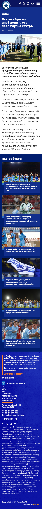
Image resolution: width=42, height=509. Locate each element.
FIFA (3, 391)
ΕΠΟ (3, 387)
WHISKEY (36, 504)
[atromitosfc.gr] (6, 9)
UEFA (4, 389)
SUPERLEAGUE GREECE (16, 383)
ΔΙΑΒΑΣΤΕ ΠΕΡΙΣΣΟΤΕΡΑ (13, 374)
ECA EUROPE (7, 394)
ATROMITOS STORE (9, 398)
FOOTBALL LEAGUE (9, 396)
